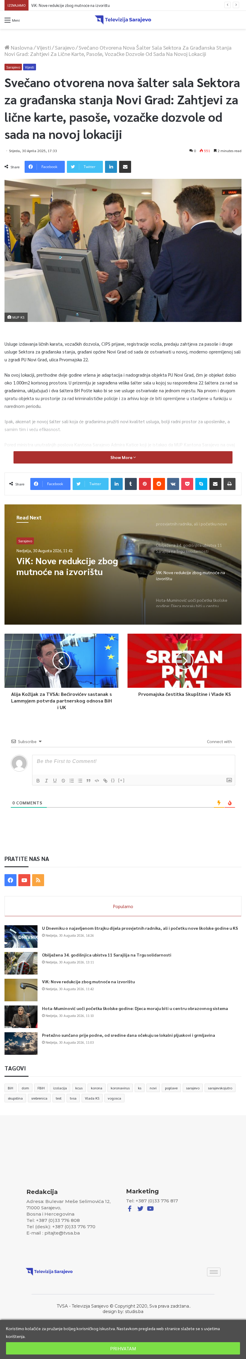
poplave (171, 1087)
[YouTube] (24, 880)
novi (153, 1087)
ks (139, 1087)
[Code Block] (97, 780)
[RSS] (38, 880)
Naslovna (21, 47)
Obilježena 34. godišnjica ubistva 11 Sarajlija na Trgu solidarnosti (106, 954)
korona (96, 1087)
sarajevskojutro (220, 1087)
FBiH (41, 1087)
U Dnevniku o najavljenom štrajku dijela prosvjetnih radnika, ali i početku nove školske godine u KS (140, 928)
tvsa (73, 1098)
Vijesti (44, 47)
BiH (10, 1087)
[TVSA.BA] (123, 20)
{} (113, 780)
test (59, 1098)
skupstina (15, 1098)
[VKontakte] (173, 484)
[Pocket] (187, 484)
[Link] (105, 780)
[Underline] (55, 780)
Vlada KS (92, 1098)
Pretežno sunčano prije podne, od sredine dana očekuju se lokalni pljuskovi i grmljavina (128, 1035)
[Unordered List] (80, 780)
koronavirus (120, 1087)
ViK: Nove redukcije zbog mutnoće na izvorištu (88, 981)
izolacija (60, 1087)
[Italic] (46, 780)
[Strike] (63, 780)
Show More (121, 457)
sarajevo (193, 1087)
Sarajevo (65, 47)
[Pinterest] (145, 484)
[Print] (230, 484)
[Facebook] (10, 880)
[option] (123, 564)
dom (25, 1087)
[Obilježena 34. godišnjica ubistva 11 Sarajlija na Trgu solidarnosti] (21, 963)
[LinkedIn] (111, 167)
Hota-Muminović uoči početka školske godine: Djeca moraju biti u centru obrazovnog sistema (110, 5)
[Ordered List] (72, 780)
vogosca (114, 1098)
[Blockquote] (88, 780)
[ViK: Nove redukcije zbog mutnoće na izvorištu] (21, 990)
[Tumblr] (131, 484)
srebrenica (39, 1098)
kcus (78, 1087)
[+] (121, 780)
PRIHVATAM (123, 1348)
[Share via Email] (125, 167)
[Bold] (38, 780)
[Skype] (201, 484)
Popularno (123, 906)
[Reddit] (159, 484)
